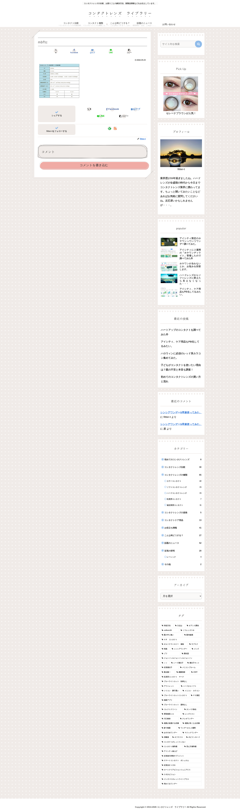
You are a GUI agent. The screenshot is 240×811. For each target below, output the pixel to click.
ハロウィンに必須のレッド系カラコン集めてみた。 (181, 355)
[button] (129, 51)
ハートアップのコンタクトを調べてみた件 (181, 332)
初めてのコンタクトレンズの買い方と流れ (181, 379)
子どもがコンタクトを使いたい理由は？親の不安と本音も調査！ (181, 367)
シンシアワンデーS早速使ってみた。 (181, 412)
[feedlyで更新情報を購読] (109, 128)
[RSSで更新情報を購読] (115, 128)
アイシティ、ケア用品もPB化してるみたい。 (180, 343)
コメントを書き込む (94, 165)
